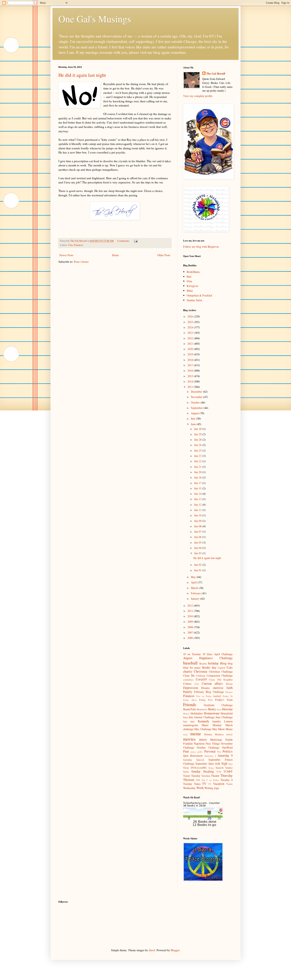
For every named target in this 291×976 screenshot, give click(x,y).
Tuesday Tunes (192, 784)
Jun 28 (198, 439)
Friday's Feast (224, 700)
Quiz (185, 755)
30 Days (207, 654)
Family (187, 691)
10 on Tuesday (192, 654)
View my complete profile (197, 96)
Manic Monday (212, 725)
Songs (211, 767)
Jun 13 (198, 499)
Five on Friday (204, 696)
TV (204, 783)
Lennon (228, 721)
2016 (190, 370)
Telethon (205, 776)
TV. (210, 783)
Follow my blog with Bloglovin (201, 246)
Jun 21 (198, 467)
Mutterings (216, 739)
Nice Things (213, 743)
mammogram (190, 725)
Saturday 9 (225, 755)
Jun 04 (198, 548)
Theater (215, 776)
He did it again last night (82, 75)
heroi (219, 709)
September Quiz (204, 763)
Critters (187, 684)
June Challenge (224, 717)
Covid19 (201, 679)
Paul (186, 751)
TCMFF (228, 771)
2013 (190, 387)
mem (185, 734)
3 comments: (123, 241)
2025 (190, 322)
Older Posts (163, 255)
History (186, 713)
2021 (190, 343)
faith (229, 687)
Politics (228, 751)
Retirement (196, 755)
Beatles (203, 663)
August (195, 413)
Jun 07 (198, 531)
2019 (190, 354)
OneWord (227, 747)
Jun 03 (198, 553)
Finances (78, 245)
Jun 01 (198, 570)
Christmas (200, 671)
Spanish (219, 767)
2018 (190, 360)
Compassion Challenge (220, 675)
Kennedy (203, 721)
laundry (216, 721)
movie (229, 734)
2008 (190, 627)
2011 (190, 611)
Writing (208, 788)
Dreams (205, 688)
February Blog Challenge (209, 692)
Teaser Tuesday (191, 776)
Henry (212, 709)
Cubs (196, 683)
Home (115, 255)
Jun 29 (198, 434)
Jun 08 (198, 526)
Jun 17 (198, 483)
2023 (190, 333)
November (197, 397)
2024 (190, 327)
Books (206, 667)
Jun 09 (198, 521)
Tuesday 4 (227, 780)
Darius (229, 684)
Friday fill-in (190, 699)
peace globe (197, 751)
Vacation (218, 783)
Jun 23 (198, 456)
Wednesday (189, 788)
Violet (229, 784)
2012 (190, 605)
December (197, 391)
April (194, 582)
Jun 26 (198, 445)
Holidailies (197, 713)
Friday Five (206, 700)
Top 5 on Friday (210, 779)
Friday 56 (228, 696)
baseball (190, 663)
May (194, 577)
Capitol (221, 667)
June (194, 424)
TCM (218, 771)
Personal (210, 751)
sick (217, 763)
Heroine (227, 709)
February (196, 593)
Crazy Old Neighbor (221, 679)
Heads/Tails (189, 709)
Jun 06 (198, 537)
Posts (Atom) (81, 262)
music (203, 739)
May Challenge (202, 729)
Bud (189, 276)
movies (189, 739)
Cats (70, 245)
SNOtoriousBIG (199, 767)
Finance (229, 691)
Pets (219, 751)
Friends (189, 704)
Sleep (186, 767)
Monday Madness (214, 734)
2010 (190, 616)
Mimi (190, 290)
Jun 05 (198, 542)
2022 (190, 338)
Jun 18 (198, 477)
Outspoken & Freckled (199, 295)
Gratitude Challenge (218, 705)
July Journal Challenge (201, 717)
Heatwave (202, 709)
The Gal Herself (215, 74)
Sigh (224, 763)
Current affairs (212, 683)
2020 (190, 349)
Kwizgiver (192, 286)
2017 (190, 365)
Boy (214, 667)
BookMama (193, 272)
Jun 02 (198, 565)
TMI (198, 779)
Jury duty (189, 721)
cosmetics (188, 679)
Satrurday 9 (210, 755)
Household (227, 713)
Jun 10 (198, 515)
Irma (185, 717)
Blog (223, 663)
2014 (190, 381)
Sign (230, 763)
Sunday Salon (194, 300)
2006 (190, 638)
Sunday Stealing (202, 771)
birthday (213, 663)
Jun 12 (198, 504)
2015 (190, 376)
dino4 (152, 950)
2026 (190, 316)
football (217, 696)
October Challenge (208, 747)
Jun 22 (198, 461)
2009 (190, 621)
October (196, 402)
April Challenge (223, 654)
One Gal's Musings (94, 18)
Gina (189, 281)
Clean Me (189, 675)
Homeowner (212, 713)
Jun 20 (198, 472)
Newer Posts (66, 255)
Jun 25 (198, 450)
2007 (190, 632)
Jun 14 (198, 494)
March (195, 588)
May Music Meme (222, 729)
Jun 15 (198, 488)
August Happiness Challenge (208, 658)
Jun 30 (198, 429)
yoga (216, 788)
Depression (190, 687)
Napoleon (199, 743)
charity (187, 671)
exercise (218, 687)
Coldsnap (200, 675)
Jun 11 (198, 510)
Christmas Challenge (221, 671)
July (193, 418)
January (195, 598)
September (197, 408)
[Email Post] (135, 241)
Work (200, 787)
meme (195, 733)
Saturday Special (193, 759)
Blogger (175, 950)
